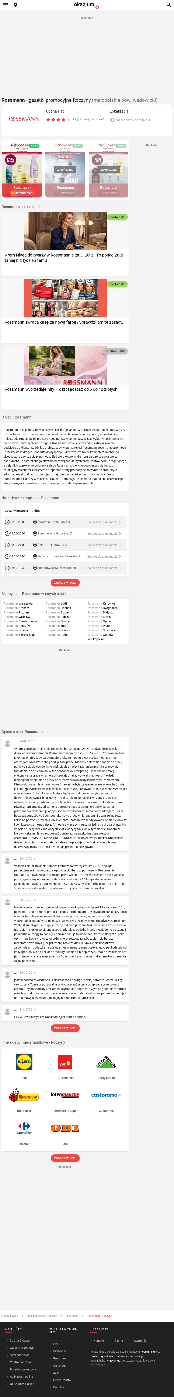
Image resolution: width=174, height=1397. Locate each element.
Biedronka (60, 1351)
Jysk (56, 1372)
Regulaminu (147, 1351)
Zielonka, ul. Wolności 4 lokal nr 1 (59, 556)
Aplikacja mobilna (21, 1376)
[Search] (169, 5)
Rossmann (71, 1315)
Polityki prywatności (102, 1356)
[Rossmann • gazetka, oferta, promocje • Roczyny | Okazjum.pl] (23, 118)
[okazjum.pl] (87, 5)
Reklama (117, 1340)
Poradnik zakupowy (23, 1369)
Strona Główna (20, 1340)
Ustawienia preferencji (129, 1356)
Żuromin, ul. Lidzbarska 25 (55, 533)
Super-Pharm (62, 1380)
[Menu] (5, 5)
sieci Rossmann (30, 498)
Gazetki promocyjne (23, 1347)
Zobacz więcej (65, 582)
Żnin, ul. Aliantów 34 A (52, 545)
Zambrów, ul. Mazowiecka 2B (57, 568)
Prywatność (138, 1340)
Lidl (55, 1344)
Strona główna (9, 1315)
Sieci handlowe (19, 1355)
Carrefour (59, 1365)
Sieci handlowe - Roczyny (42, 1315)
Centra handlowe (21, 1362)
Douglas (58, 1387)
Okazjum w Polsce (22, 1384)
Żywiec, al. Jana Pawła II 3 (55, 522)
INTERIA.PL (113, 1360)
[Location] (15, 5)
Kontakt (99, 1340)
